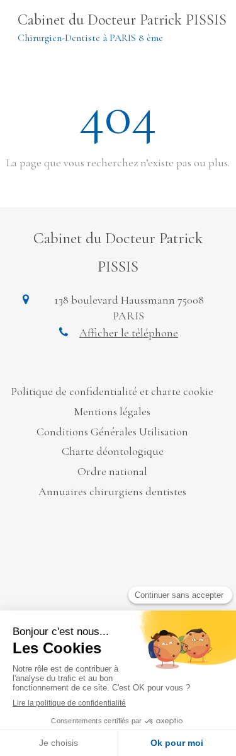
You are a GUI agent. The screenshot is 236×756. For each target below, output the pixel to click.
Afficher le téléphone (128, 333)
